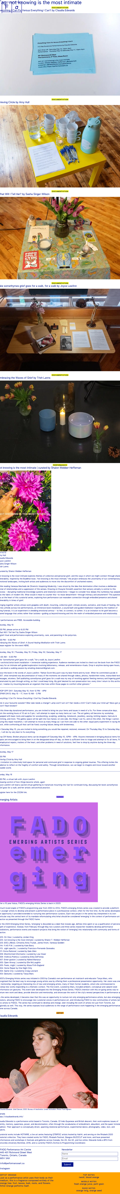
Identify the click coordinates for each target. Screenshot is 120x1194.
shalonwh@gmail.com (45, 668)
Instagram (5, 1169)
